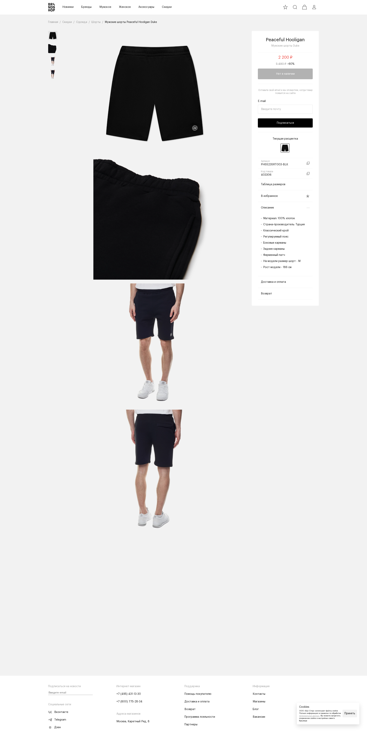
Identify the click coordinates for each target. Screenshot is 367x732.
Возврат (190, 709)
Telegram (60, 719)
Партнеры (190, 724)
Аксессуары (146, 7)
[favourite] (285, 7)
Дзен (57, 727)
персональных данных (309, 716)
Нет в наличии (285, 74)
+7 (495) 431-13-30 (128, 694)
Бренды (86, 7)
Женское (125, 7)
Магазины (259, 701)
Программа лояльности (199, 717)
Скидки (167, 7)
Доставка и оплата (196, 701)
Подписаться (285, 123)
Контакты (259, 694)
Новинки (68, 7)
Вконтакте (61, 712)
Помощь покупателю (197, 694)
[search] (295, 7)
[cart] (304, 7)
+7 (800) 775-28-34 (129, 701)
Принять (349, 713)
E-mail (262, 101)
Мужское (105, 7)
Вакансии (259, 717)
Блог (256, 709)
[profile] (314, 7)
